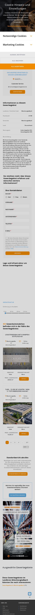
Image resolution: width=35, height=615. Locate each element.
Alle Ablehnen (17, 61)
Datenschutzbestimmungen (17, 26)
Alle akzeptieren (17, 66)
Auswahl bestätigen (17, 55)
